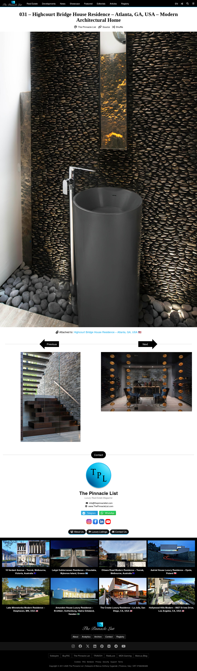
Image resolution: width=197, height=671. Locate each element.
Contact (109, 636)
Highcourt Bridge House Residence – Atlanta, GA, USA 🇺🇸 (107, 332)
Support (113, 661)
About (75, 636)
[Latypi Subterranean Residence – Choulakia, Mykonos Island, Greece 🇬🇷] (74, 566)
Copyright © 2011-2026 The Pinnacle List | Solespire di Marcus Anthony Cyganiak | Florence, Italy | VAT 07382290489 (98, 665)
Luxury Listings (99, 531)
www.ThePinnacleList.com (100, 506)
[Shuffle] (181, 3)
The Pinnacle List (87, 27)
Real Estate (32, 3)
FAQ (84, 661)
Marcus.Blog (141, 655)
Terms (120, 661)
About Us (79, 531)
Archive (98, 636)
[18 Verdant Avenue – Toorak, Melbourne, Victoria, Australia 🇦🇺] (25, 566)
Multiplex (90, 661)
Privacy (98, 661)
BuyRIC (66, 655)
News (62, 3)
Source (106, 27)
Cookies (77, 661)
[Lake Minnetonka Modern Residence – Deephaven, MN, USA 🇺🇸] (25, 603)
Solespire (54, 655)
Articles (113, 3)
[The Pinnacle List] (98, 626)
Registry (125, 3)
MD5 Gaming (125, 655)
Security (106, 661)
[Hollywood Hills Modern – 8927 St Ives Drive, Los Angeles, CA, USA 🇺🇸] (171, 603)
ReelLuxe (110, 655)
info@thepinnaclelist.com (101, 502)
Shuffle (119, 27)
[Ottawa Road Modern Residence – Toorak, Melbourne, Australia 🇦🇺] (123, 566)
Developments (49, 3)
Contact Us (121, 531)
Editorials (101, 3)
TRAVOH (98, 655)
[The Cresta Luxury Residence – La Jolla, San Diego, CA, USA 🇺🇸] (123, 603)
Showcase (75, 3)
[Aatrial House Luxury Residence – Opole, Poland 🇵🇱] (171, 566)
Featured (88, 3)
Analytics (86, 636)
